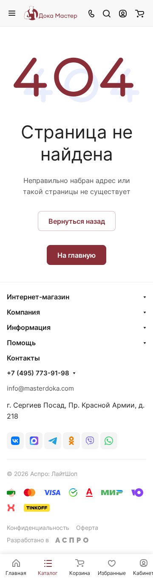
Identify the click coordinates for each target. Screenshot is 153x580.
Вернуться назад (76, 221)
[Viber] (90, 440)
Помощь (21, 342)
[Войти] (123, 13)
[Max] (34, 440)
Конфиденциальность (38, 527)
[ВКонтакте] (15, 440)
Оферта (87, 527)
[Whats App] (108, 440)
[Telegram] (52, 440)
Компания (23, 312)
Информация (29, 327)
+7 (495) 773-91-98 (38, 373)
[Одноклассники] (71, 440)
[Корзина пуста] (139, 13)
